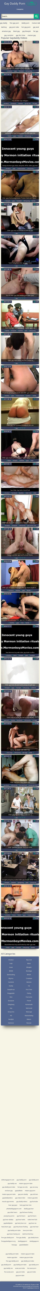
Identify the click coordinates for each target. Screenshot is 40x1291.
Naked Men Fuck (32, 1220)
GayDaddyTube (8, 1223)
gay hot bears (21, 1216)
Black (29, 963)
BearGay (14, 1245)
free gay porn (14, 23)
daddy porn (25, 23)
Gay (11, 1008)
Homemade (29, 1004)
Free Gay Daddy (21, 1237)
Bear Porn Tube (27, 1230)
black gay (16, 31)
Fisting (29, 993)
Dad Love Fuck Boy (27, 1234)
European (11, 1001)
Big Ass (11, 978)
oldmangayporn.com (7, 1180)
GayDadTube (19, 1191)
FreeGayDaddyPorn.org (8, 1241)
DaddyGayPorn (22, 1241)
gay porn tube (14, 27)
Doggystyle (11, 993)
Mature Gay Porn (30, 1191)
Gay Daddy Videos (21, 1201)
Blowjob (28, 967)
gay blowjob (26, 31)
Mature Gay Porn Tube (25, 1183)
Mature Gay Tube (33, 1198)
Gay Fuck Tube (34, 1201)
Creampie (29, 978)
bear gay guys (13, 1205)
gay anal (36, 27)
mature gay (32, 35)
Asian (11, 967)
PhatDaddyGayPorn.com (14, 1209)
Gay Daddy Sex (12, 1183)
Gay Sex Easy (34, 1187)
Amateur (11, 960)
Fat (29, 986)
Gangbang (11, 1004)
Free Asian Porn (9, 1272)
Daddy (11, 986)
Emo (11, 997)
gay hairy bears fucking (20, 1227)
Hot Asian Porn (31, 1268)
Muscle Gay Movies (8, 1201)
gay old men (34, 1194)
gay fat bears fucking (26, 1212)
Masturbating (29, 1016)
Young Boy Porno (9, 1216)
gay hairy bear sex (20, 1223)
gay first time (20, 35)
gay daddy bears (33, 1237)
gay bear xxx (32, 1223)
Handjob (11, 1019)
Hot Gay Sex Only (23, 1187)
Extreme (29, 982)
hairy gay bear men (25, 1205)
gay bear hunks (20, 1220)
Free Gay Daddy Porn (7, 1237)
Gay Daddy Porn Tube (8, 1187)
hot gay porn (26, 27)
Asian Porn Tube (20, 1268)
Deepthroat (11, 989)
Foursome (29, 997)
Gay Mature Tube (20, 1198)
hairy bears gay (6, 1227)
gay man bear (34, 1227)
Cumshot (11, 982)
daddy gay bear (29, 1209)
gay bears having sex (13, 1234)
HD (11, 1016)
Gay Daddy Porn (21, 1180)
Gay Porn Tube (20, 1272)
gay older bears (12, 1212)
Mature (29, 1019)
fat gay (35, 31)
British (29, 975)
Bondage (29, 971)
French (29, 1001)
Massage (29, 1012)
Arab (10, 963)
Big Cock (29, 960)
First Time (29, 989)
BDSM (11, 971)
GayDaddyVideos (7, 1198)
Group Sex (11, 1012)
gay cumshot (8, 35)
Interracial (29, 1008)
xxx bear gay (9, 1191)
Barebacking (11, 975)
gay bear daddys (8, 1220)
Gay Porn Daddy (23, 1194)
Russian (29, 1023)
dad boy (4, 27)
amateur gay (6, 31)
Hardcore (11, 1023)
